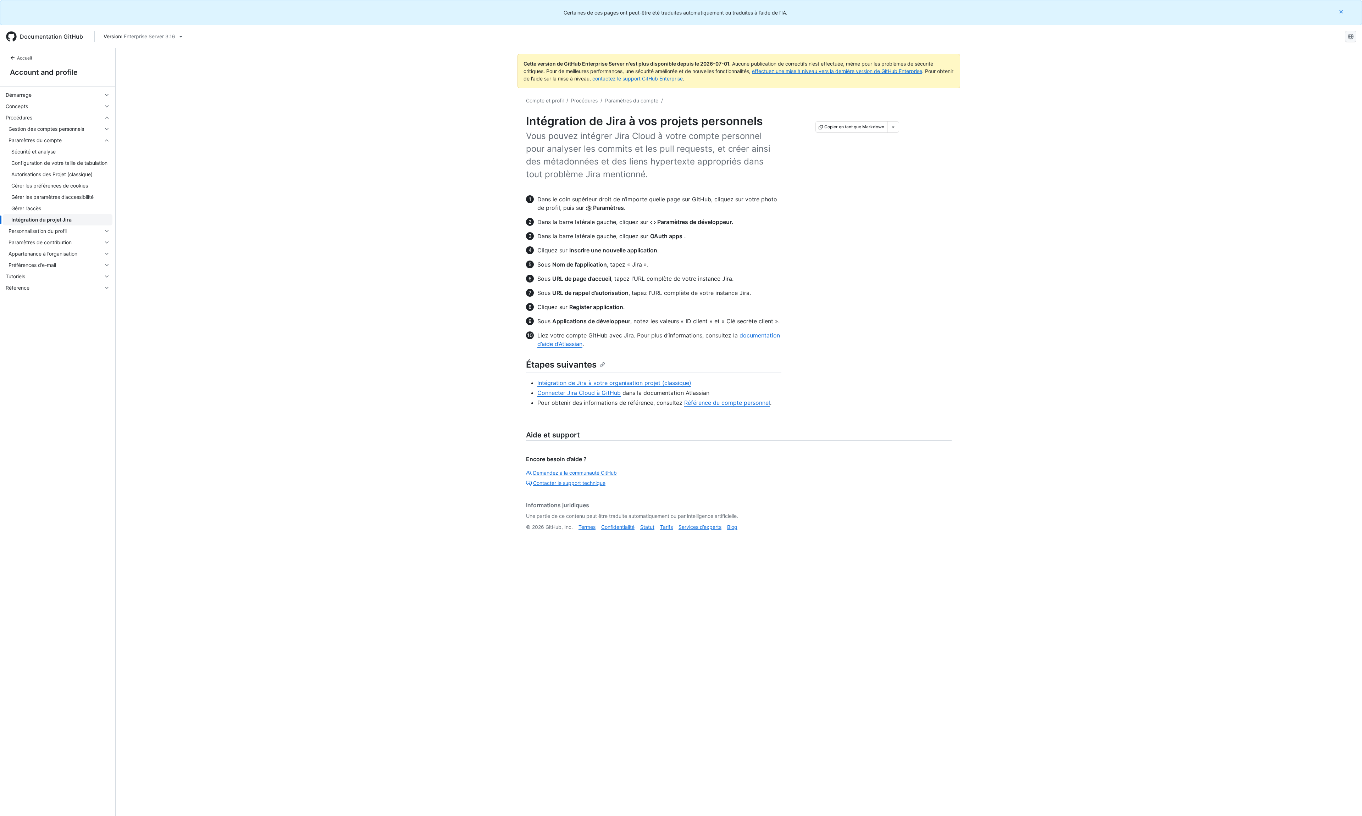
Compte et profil (545, 100)
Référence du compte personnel (727, 402)
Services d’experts (700, 527)
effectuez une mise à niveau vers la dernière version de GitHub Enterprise (837, 71)
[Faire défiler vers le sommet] (1346, 800)
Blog (732, 527)
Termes (587, 527)
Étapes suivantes (561, 364)
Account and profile (44, 72)
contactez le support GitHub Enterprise (637, 79)
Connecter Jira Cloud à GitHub (579, 392)
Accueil (24, 58)
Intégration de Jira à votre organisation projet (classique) (614, 382)
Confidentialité (618, 527)
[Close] (1341, 11)
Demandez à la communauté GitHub (575, 473)
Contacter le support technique (569, 483)
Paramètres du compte (631, 100)
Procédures (584, 100)
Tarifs (666, 527)
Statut (647, 527)
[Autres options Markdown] (893, 127)
